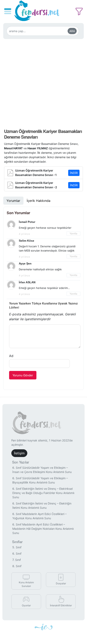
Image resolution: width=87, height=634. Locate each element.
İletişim (19, 453)
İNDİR (74, 173)
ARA (72, 31)
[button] (8, 8)
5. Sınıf (16, 547)
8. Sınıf (16, 566)
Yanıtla (73, 233)
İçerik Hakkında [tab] (38, 201)
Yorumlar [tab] (13, 201)
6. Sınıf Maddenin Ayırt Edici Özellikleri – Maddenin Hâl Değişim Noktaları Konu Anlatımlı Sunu (43, 529)
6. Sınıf (16, 553)
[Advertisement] (43, 82)
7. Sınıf (16, 559)
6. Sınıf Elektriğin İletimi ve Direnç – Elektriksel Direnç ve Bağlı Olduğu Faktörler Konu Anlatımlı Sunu (43, 493)
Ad (11, 356)
